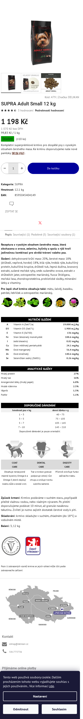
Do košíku (53, 168)
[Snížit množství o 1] (4, 168)
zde (51, 686)
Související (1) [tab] (21, 234)
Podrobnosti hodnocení (49, 110)
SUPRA (19, 184)
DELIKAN (73, 97)
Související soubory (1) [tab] (61, 234)
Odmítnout (20, 709)
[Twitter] (40, 222)
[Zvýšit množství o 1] (21, 168)
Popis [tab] (8, 234)
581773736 (15, 651)
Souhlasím (59, 709)
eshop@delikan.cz (18, 643)
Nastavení (40, 696)
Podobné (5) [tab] (38, 234)
